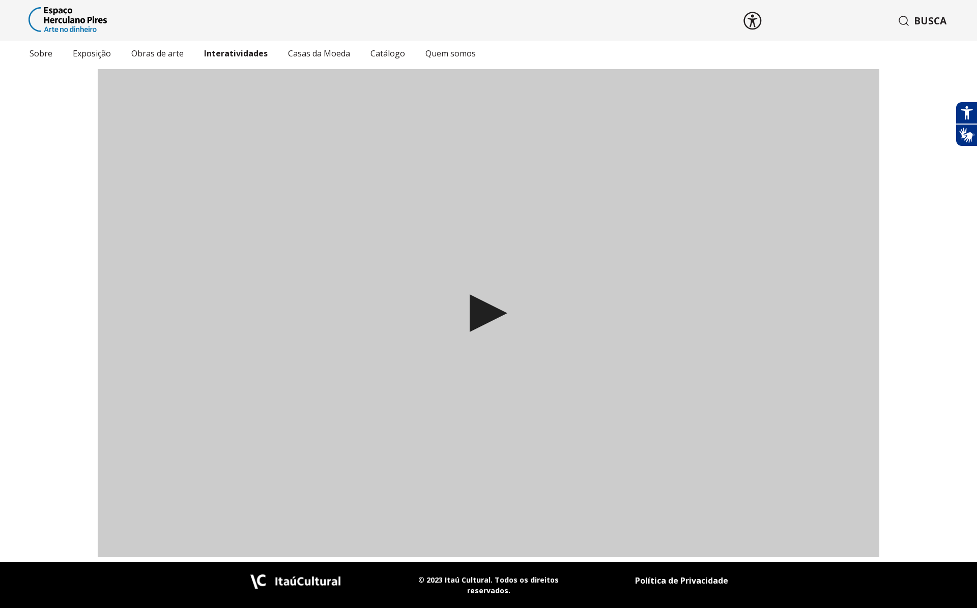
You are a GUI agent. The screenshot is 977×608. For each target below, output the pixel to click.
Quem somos (450, 53)
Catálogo (387, 53)
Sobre (41, 53)
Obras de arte (157, 53)
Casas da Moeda (319, 53)
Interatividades (236, 53)
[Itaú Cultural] (295, 585)
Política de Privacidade (681, 580)
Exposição (92, 53)
